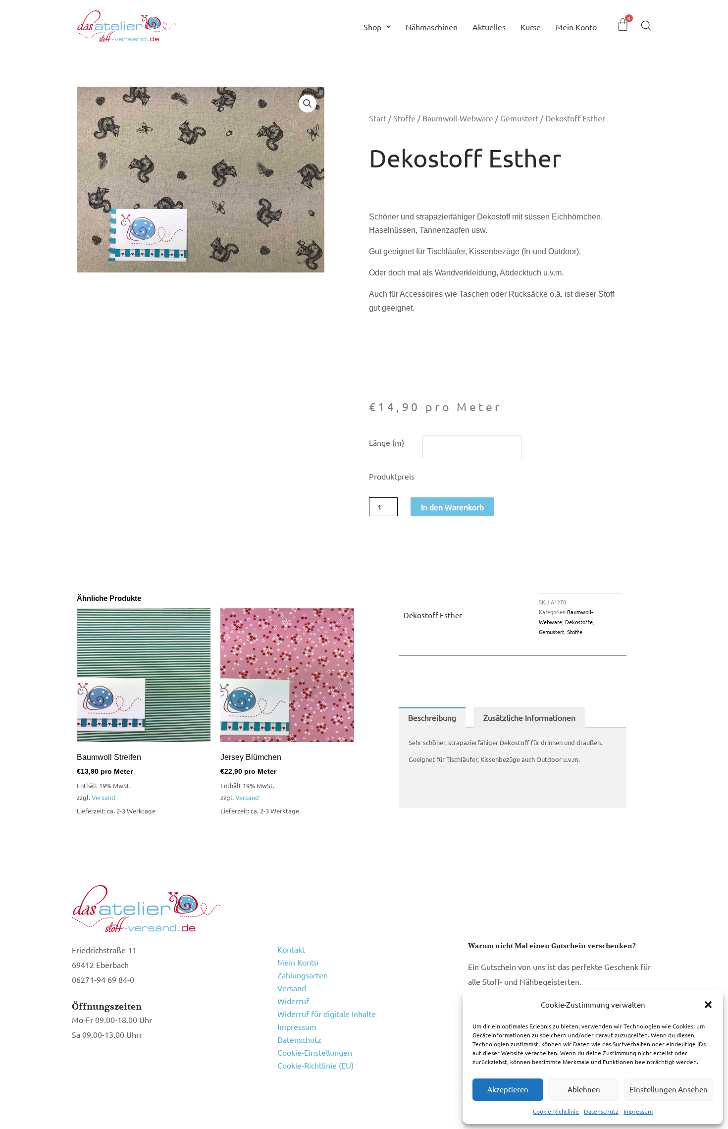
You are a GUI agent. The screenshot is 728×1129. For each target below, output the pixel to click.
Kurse (530, 27)
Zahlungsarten (302, 975)
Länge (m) (386, 442)
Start (377, 118)
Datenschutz (601, 1111)
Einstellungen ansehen (668, 1089)
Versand (103, 797)
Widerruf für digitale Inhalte (326, 1014)
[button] (708, 1005)
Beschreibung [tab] (432, 717)
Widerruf (293, 1001)
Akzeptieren (507, 1089)
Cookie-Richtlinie (556, 1111)
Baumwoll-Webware (457, 118)
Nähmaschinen (432, 27)
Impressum (638, 1111)
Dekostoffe (579, 622)
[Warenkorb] (622, 24)
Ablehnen (584, 1089)
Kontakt (291, 949)
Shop (372, 27)
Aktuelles (489, 27)
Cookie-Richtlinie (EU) (315, 1065)
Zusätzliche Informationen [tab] (529, 717)
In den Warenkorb (452, 507)
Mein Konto (576, 27)
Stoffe (404, 118)
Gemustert (519, 118)
